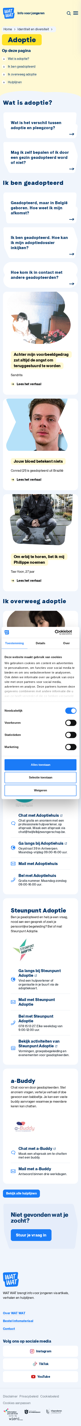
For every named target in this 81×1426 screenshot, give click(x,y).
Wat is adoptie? (18, 59)
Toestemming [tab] (14, 643)
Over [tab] (66, 643)
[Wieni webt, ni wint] (16, 1417)
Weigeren (40, 790)
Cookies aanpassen (17, 1403)
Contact (9, 1329)
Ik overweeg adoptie (22, 74)
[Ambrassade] (32, 1411)
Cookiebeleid (49, 1396)
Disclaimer (10, 1396)
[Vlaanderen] (54, 1411)
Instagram (44, 1351)
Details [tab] (40, 643)
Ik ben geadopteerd (22, 66)
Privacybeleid (28, 1396)
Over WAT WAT (14, 1313)
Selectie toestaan (40, 777)
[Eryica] (11, 1411)
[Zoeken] (68, 13)
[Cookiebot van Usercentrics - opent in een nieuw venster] (59, 632)
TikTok (44, 1364)
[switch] (70, 723)
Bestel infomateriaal (18, 1321)
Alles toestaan (40, 764)
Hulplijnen (15, 82)
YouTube (43, 1377)
